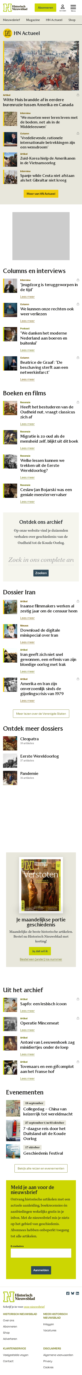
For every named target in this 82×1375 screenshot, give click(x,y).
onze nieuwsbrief (34, 1307)
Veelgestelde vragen (15, 1355)
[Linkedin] (77, 1293)
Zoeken (41, 573)
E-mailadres (17, 1246)
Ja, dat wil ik (40, 951)
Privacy (47, 1361)
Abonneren (45, 7)
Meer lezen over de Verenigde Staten (41, 713)
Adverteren (10, 1338)
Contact (8, 1361)
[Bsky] (72, 1293)
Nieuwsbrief (11, 20)
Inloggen (48, 1324)
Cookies (48, 1367)
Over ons (8, 1320)
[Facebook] (67, 1293)
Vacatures (49, 1330)
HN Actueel (54, 20)
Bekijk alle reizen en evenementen (41, 1168)
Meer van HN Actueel (41, 194)
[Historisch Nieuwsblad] (15, 8)
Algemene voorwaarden (58, 1355)
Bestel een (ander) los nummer (41, 959)
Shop (72, 20)
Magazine (33, 20)
